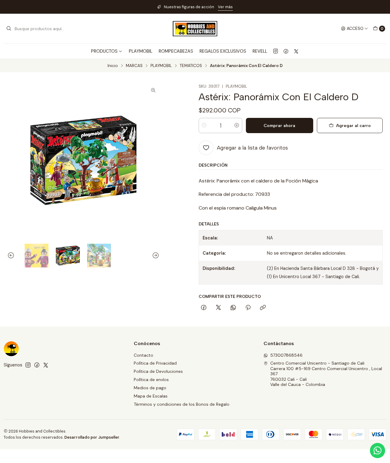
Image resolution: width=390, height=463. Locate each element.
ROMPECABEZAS (176, 51)
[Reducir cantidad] (204, 125)
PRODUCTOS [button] (104, 51)
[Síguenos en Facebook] (286, 51)
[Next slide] (154, 255)
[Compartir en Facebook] (204, 307)
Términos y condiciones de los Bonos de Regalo (181, 404)
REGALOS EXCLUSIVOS (223, 51)
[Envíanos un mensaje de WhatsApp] (377, 450)
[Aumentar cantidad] (237, 125)
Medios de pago (150, 388)
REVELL (260, 51)
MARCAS (134, 66)
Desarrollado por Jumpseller (91, 437)
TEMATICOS (191, 66)
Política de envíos (151, 379)
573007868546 (286, 355)
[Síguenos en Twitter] (296, 51)
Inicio (113, 66)
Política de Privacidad (155, 363)
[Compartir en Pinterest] (248, 307)
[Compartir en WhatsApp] (233, 307)
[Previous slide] (11, 255)
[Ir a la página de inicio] (195, 28)
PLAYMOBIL (140, 51)
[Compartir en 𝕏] (218, 307)
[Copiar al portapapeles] (263, 307)
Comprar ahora (279, 125)
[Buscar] (9, 29)
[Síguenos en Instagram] (275, 51)
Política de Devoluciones (158, 371)
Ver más (225, 6)
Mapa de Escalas (151, 396)
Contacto (143, 355)
